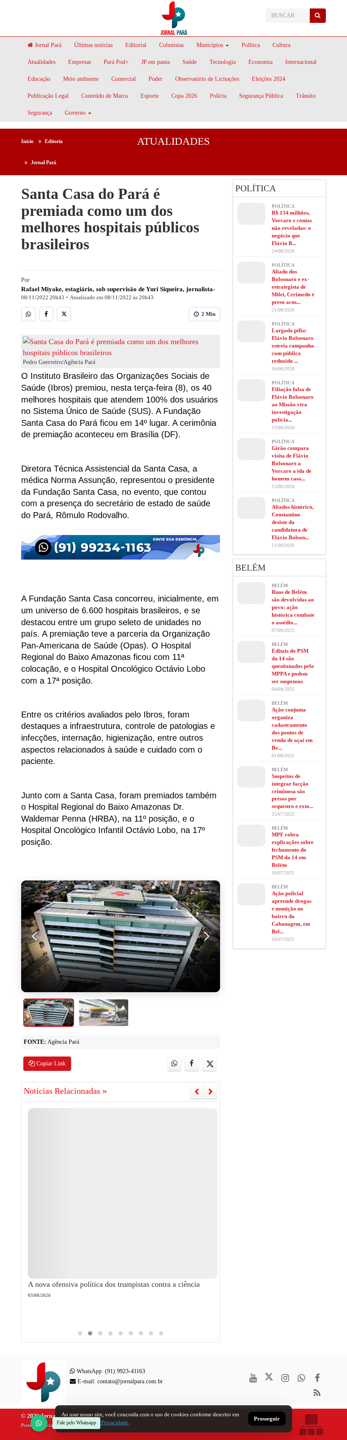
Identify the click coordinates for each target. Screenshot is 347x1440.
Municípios (209, 45)
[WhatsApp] (38, 1423)
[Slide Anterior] (197, 1091)
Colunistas (171, 45)
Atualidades (41, 62)
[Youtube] (252, 1378)
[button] (80, 1333)
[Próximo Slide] (211, 1091)
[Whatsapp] (28, 314)
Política (251, 45)
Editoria (54, 141)
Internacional (301, 62)
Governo (75, 113)
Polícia (218, 96)
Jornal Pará (47, 45)
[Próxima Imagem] (206, 936)
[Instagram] (285, 1378)
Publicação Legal (48, 96)
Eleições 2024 (268, 79)
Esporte (149, 96)
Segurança (40, 113)
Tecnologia (222, 62)
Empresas (79, 62)
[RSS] (317, 1392)
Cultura (281, 45)
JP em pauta (155, 62)
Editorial (135, 45)
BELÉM (250, 568)
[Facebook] (46, 314)
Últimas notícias (93, 45)
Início (27, 141)
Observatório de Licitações (207, 79)
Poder (155, 79)
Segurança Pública (261, 96)
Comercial (123, 79)
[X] (64, 314)
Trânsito (306, 96)
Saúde (189, 62)
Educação (39, 79)
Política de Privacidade (101, 1422)
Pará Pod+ (116, 62)
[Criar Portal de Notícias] (311, 1424)
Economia (260, 62)
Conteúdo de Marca (104, 96)
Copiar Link (50, 1063)
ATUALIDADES (173, 141)
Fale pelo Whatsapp (76, 1423)
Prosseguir (267, 1419)
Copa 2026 (184, 96)
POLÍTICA (255, 188)
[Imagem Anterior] (34, 936)
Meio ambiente (81, 79)
